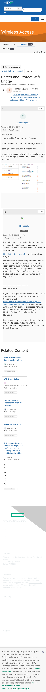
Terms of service (9, 618)
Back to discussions (12, 67)
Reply (5, 130)
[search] (19, 9)
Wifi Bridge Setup (11, 379)
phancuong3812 (23, 122)
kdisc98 (9, 457)
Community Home (8, 44)
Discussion (25, 44)
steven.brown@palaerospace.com (16, 385)
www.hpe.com (34, 583)
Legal (5, 621)
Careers (6, 604)
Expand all (6, 71)
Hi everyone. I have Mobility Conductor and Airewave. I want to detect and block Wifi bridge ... (25, 97)
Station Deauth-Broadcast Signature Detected (13, 402)
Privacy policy (8, 614)
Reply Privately (14, 130)
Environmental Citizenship (13, 611)
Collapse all (18, 71)
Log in (35, 19)
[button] (43, 651)
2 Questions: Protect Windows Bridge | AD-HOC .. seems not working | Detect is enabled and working (13, 448)
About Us (6, 600)
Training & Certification (11, 641)
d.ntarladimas (11, 409)
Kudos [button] (41, 108)
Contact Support (9, 638)
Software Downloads (11, 645)
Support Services (9, 634)
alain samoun (11, 428)
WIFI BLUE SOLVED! (12, 424)
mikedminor (11, 364)
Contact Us (7, 607)
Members (7, 49)
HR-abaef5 (24, 226)
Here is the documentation (15, 254)
